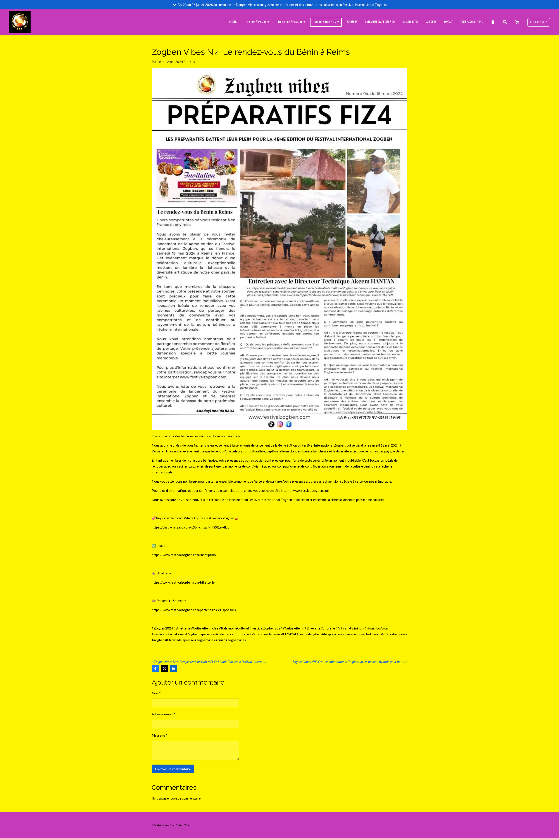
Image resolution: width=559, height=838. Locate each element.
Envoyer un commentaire (173, 769)
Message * (159, 735)
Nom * (156, 693)
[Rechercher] (505, 22)
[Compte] (493, 22)
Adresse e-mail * (163, 714)
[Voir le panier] (517, 22)
